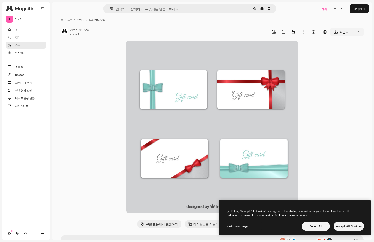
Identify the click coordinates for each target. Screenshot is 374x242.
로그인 (338, 8)
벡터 (79, 19)
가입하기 (359, 8)
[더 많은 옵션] (303, 32)
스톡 (70, 19)
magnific (75, 34)
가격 (324, 8)
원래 (151, 49)
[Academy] (17, 233)
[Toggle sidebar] (42, 8)
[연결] (9, 233)
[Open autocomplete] (109, 8)
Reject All (315, 226)
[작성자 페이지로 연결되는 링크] (64, 32)
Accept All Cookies (349, 226)
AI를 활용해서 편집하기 (162, 224)
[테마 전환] (25, 233)
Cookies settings (237, 226)
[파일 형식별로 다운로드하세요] (359, 32)
